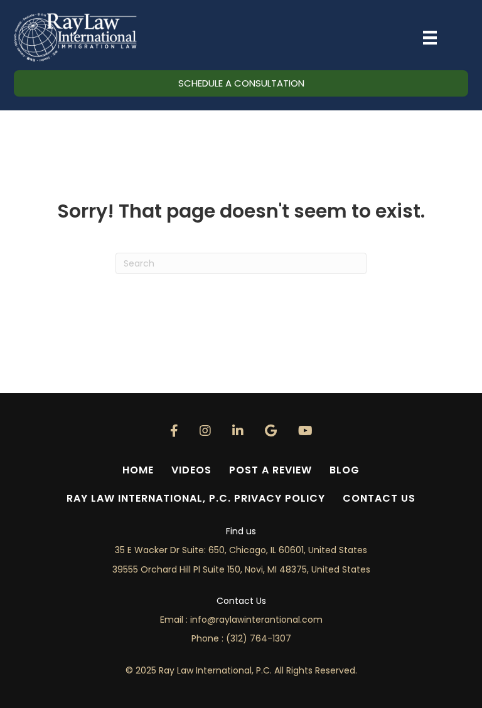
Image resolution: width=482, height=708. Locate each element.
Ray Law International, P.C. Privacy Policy (196, 498)
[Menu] (430, 37)
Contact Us (379, 498)
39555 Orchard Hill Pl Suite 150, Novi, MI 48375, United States (241, 569)
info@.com (256, 619)
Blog (344, 470)
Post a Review (270, 470)
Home (138, 470)
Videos (191, 470)
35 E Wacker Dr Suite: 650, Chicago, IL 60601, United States (241, 550)
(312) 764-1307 (258, 638)
